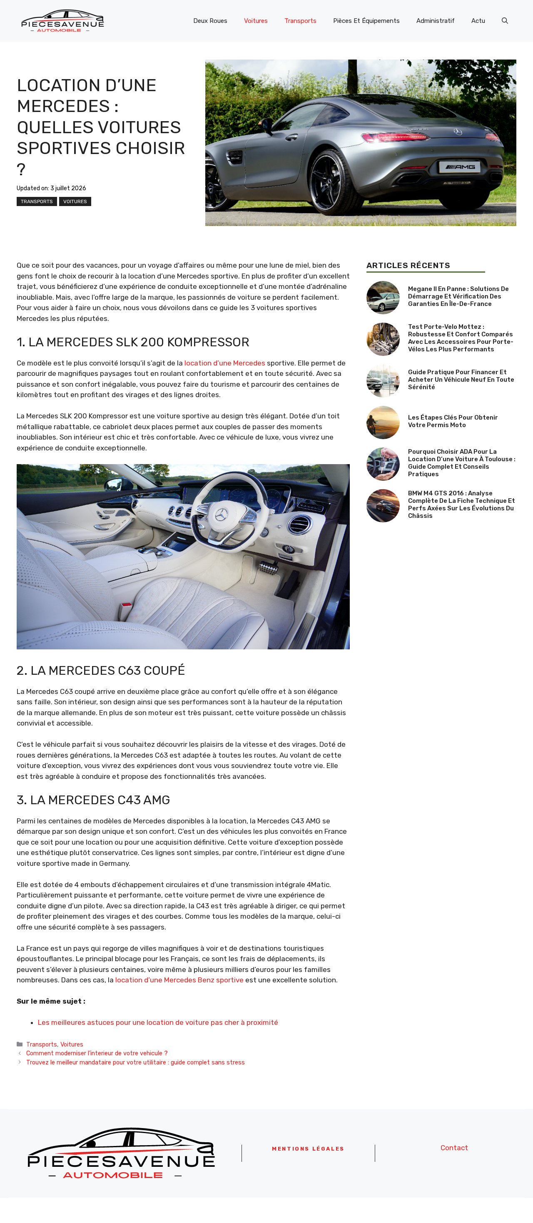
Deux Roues (210, 21)
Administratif (435, 21)
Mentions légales (308, 1149)
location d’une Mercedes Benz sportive (179, 980)
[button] (504, 20)
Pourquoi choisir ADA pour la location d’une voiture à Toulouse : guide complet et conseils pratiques (462, 463)
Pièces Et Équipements (366, 21)
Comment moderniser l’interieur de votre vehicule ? (97, 1053)
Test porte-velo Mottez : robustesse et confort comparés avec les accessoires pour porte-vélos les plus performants (460, 338)
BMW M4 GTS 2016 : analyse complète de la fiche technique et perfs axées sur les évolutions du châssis (461, 505)
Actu (478, 21)
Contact (454, 1147)
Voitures (256, 21)
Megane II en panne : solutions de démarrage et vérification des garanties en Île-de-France (458, 296)
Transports (300, 21)
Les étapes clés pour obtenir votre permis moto (453, 421)
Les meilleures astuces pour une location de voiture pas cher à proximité (158, 1022)
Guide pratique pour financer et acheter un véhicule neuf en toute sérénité (461, 379)
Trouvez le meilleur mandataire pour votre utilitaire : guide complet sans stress (135, 1062)
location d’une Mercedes (224, 363)
